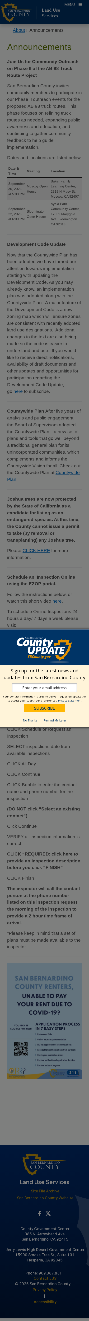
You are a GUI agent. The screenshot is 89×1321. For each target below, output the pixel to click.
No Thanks (30, 720)
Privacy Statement (69, 700)
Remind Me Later (55, 720)
